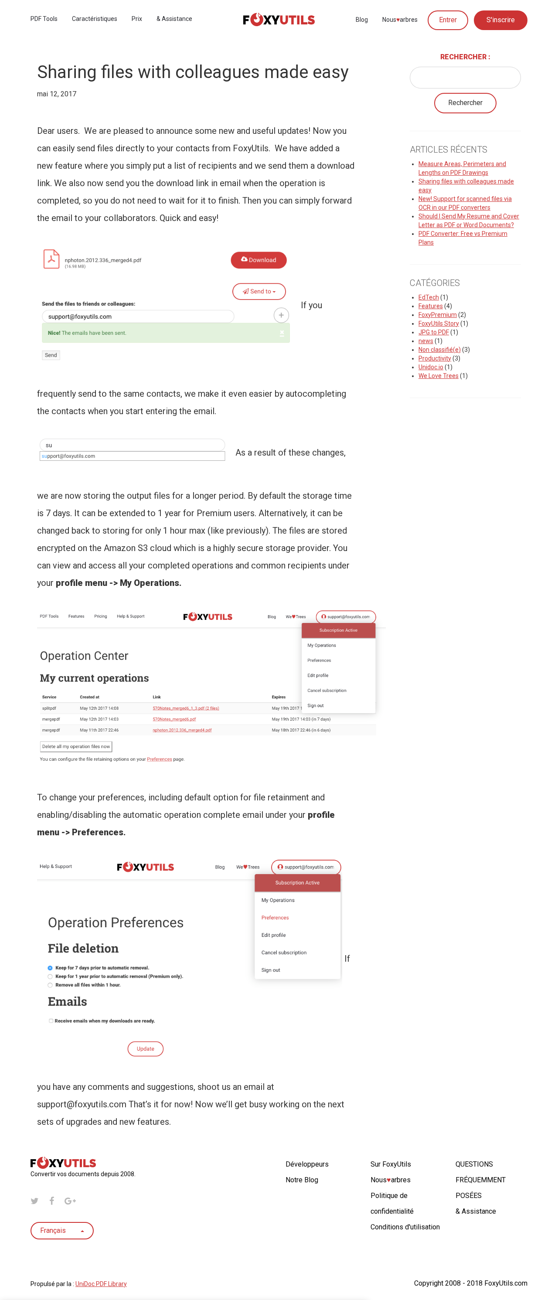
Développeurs (307, 1164)
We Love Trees (438, 375)
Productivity (434, 358)
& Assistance (174, 18)
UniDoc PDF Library (101, 1283)
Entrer (448, 20)
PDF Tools (44, 18)
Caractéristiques (94, 18)
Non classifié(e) (439, 349)
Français (54, 1230)
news (425, 340)
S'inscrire (501, 20)
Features (430, 306)
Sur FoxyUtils (391, 1164)
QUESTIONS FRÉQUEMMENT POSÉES (481, 1180)
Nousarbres (400, 19)
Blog (362, 19)
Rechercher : (465, 57)
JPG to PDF (433, 332)
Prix (137, 18)
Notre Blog (302, 1180)
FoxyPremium (437, 314)
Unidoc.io (430, 367)
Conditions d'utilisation (405, 1227)
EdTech (428, 297)
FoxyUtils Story (438, 323)
